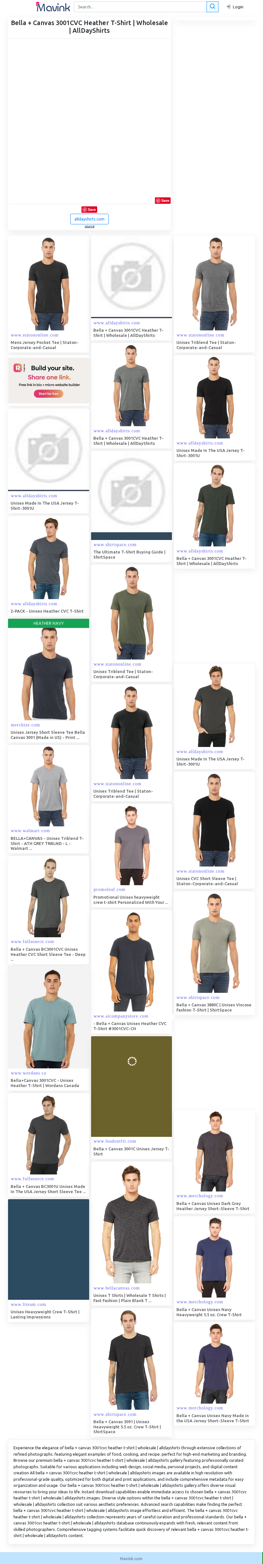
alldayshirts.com (89, 219)
